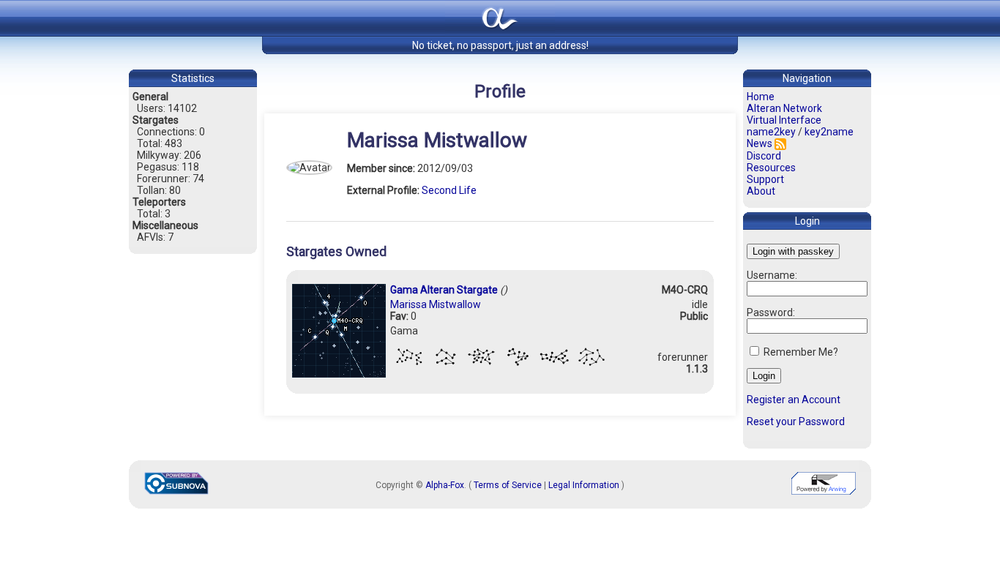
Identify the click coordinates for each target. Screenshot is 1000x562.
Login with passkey (793, 251)
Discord (764, 156)
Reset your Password (796, 421)
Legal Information (583, 485)
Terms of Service (508, 485)
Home (761, 96)
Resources (771, 167)
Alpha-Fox (444, 485)
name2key (771, 132)
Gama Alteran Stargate (444, 290)
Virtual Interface (784, 120)
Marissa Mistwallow (435, 304)
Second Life (449, 190)
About (761, 191)
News (759, 143)
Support (765, 179)
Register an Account (793, 399)
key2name (829, 132)
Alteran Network (784, 108)
